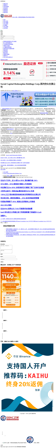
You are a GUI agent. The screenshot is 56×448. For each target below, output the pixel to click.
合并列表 (5, 28)
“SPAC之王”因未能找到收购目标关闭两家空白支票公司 (21, 194)
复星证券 (5, 10)
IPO (11, 133)
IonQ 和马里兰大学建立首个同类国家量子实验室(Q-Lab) (21, 212)
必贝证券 (5, 8)
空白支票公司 (10, 129)
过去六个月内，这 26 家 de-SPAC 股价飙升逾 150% (13, 157)
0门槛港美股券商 (7, 47)
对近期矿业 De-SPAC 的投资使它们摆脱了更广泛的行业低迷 (15, 162)
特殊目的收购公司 (6, 108)
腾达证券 (5, 52)
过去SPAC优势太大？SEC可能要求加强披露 (16, 208)
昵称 (2, 256)
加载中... (4, 216)
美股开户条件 (6, 45)
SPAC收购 (5, 22)
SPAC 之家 (9, 175)
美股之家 (5, 3)
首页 (4, 19)
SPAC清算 (5, 26)
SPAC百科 (5, 23)
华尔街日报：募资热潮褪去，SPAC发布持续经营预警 (13, 165)
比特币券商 (6, 6)
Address (2, 259)
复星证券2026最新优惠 (8, 48)
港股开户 (5, 55)
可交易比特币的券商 (8, 44)
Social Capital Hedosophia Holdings (14, 155)
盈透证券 (5, 9)
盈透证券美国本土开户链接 (9, 41)
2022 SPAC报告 (6, 205)
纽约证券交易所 (44, 113)
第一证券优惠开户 (7, 42)
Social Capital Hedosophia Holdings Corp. (12, 173)
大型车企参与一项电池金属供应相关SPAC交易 (17, 191)
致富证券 (5, 12)
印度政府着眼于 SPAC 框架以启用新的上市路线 (18, 201)
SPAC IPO (5, 21)
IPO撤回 (5, 25)
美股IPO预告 (6, 54)
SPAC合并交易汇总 (8, 57)
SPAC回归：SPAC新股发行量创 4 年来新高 (11, 160)
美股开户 (5, 5)
